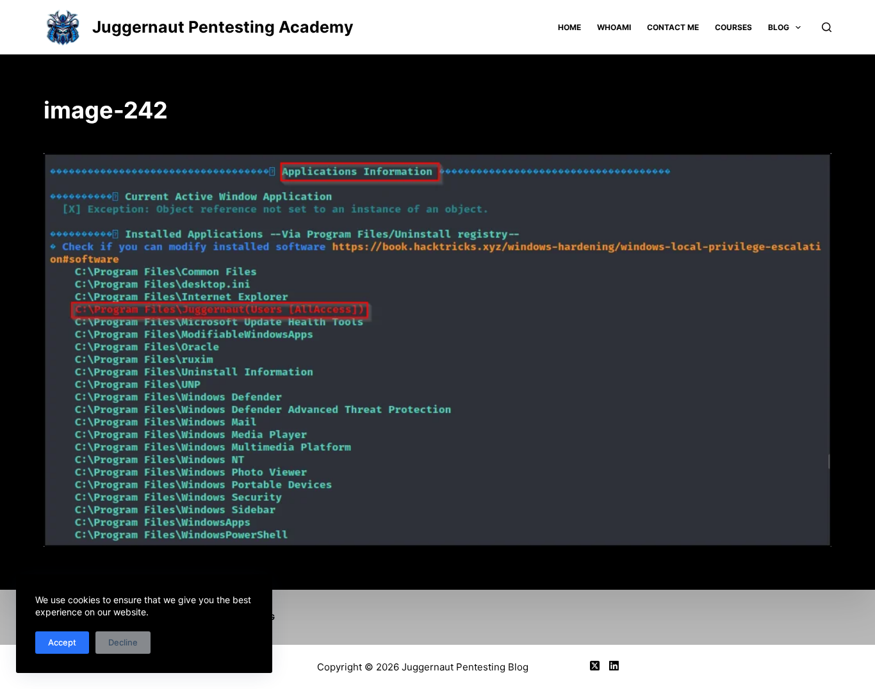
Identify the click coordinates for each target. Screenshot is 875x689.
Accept (62, 642)
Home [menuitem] (569, 27)
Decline (123, 642)
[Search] (826, 27)
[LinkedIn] (614, 665)
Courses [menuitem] (733, 27)
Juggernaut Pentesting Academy (223, 26)
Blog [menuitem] (778, 27)
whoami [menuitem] (614, 27)
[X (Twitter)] (595, 665)
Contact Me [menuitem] (673, 27)
